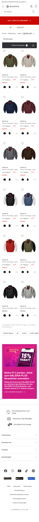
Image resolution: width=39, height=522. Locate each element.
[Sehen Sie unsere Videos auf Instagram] (12, 471)
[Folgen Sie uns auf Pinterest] (33, 471)
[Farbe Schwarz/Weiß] (9, 87)
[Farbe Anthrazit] (14, 87)
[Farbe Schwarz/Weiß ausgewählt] (9, 225)
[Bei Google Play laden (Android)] (7, 478)
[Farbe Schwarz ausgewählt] (4, 315)
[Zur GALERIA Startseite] (12, 6)
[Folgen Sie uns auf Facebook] (5, 471)
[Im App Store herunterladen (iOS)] (19, 478)
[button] (15, 2)
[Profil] (31, 6)
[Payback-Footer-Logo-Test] (31, 478)
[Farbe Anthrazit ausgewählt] (14, 179)
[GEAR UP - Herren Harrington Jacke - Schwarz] (10, 61)
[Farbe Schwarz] (4, 87)
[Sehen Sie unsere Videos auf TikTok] (26, 471)
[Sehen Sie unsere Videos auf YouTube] (19, 471)
